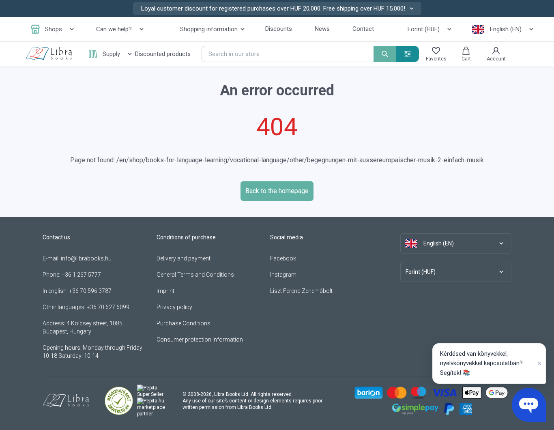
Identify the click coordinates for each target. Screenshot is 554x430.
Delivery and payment (183, 258)
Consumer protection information (200, 339)
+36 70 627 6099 (108, 307)
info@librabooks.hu (86, 258)
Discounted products (163, 54)
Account (496, 59)
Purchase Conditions (183, 323)
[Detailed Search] (407, 54)
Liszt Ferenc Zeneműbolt (301, 291)
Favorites (436, 59)
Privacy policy (174, 307)
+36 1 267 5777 (81, 274)
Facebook (283, 258)
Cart (466, 59)
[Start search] (385, 54)
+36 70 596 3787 (90, 291)
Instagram (283, 274)
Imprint (165, 291)
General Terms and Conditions (195, 274)
